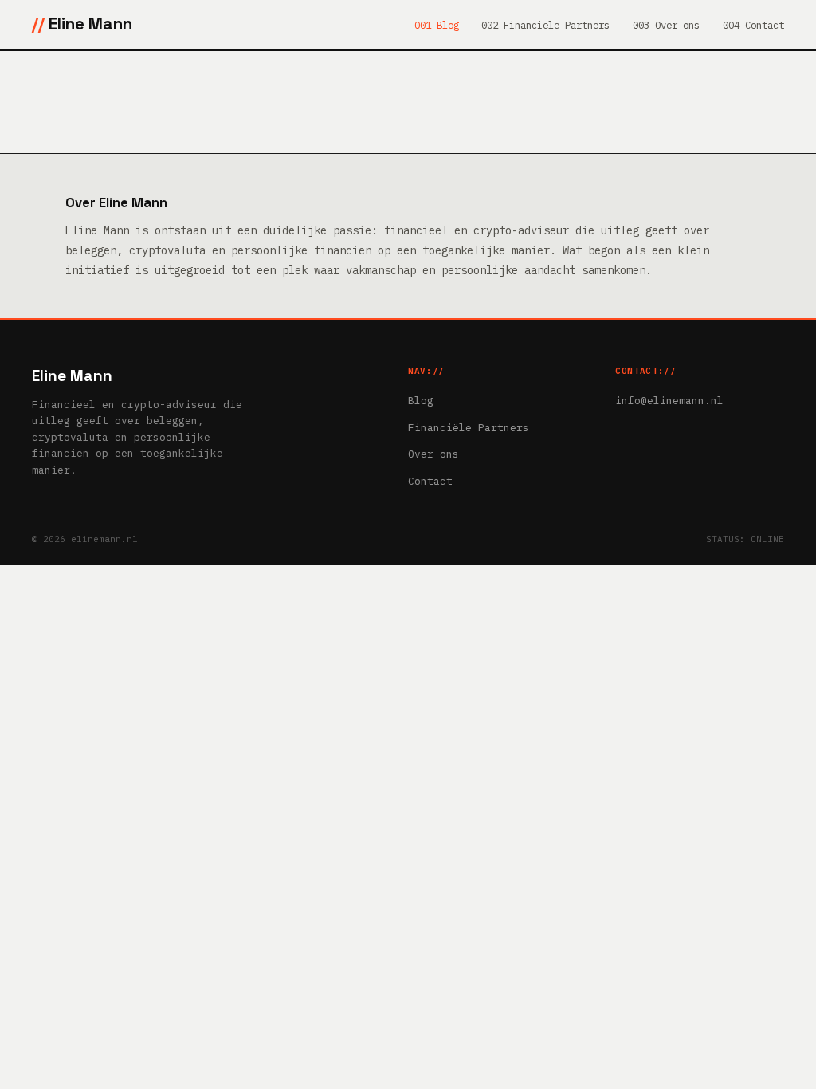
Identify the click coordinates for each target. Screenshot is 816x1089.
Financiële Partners (468, 427)
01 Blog (439, 24)
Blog (421, 400)
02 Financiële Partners (548, 24)
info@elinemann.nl (669, 400)
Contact (430, 481)
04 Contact (756, 24)
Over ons (433, 454)
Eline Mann (90, 24)
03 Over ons (669, 24)
